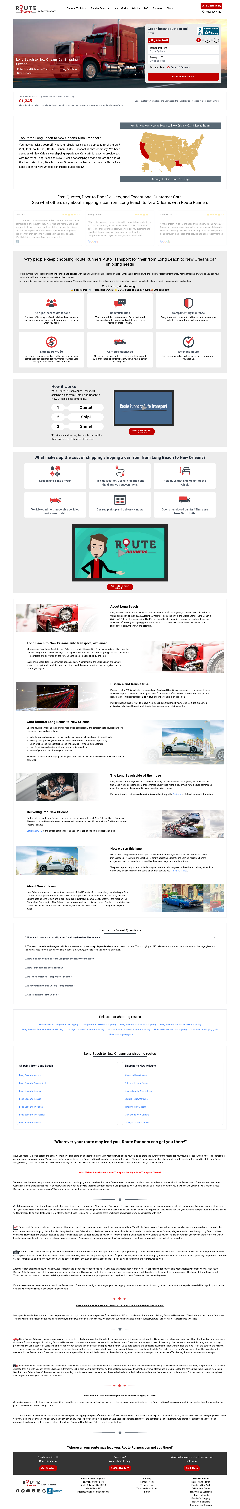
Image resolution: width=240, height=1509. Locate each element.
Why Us (136, 8)
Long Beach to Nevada (30, 1122)
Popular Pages (98, 8)
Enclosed (185, 67)
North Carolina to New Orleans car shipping (129, 1029)
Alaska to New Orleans (136, 1075)
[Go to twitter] (23, 1491)
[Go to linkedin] (39, 1491)
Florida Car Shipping (200, 1498)
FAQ (146, 8)
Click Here (192, 1468)
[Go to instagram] (33, 1491)
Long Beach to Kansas (30, 1099)
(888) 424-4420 (158, 40)
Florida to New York (200, 1485)
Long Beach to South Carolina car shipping (42, 1029)
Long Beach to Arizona (30, 1075)
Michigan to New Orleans (137, 1122)
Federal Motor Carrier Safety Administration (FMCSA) (177, 274)
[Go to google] (44, 1491)
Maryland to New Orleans (137, 1114)
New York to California (201, 1491)
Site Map (146, 1478)
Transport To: (157, 57)
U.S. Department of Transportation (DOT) (107, 274)
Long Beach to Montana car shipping (138, 1024)
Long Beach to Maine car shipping (99, 1024)
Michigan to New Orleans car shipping (86, 1029)
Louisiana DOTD (34, 831)
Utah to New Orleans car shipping (170, 1029)
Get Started (48, 1468)
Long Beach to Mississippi (32, 1114)
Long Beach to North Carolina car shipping (180, 1024)
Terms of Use (147, 1485)
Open (173, 67)
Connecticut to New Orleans (138, 1091)
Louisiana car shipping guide (120, 1034)
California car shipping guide (204, 1029)
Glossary (157, 8)
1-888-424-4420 (179, 870)
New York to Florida (200, 1481)
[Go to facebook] (18, 1491)
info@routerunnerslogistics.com (93, 1491)
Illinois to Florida (201, 1495)
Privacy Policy (147, 1481)
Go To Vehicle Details (183, 76)
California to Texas (201, 1488)
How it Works (121, 8)
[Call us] (203, 12)
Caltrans (177, 794)
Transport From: (159, 47)
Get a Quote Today (211, 5)
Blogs (170, 8)
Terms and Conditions (147, 1488)
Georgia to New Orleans (136, 1099)
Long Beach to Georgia (30, 1091)
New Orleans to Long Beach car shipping (58, 1024)
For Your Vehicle (75, 8)
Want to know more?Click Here (141, 431)
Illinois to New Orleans (135, 1107)
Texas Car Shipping (201, 1501)
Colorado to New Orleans (137, 1083)
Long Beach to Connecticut (32, 1083)
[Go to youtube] (28, 1491)
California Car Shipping (201, 1505)
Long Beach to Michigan (31, 1107)
